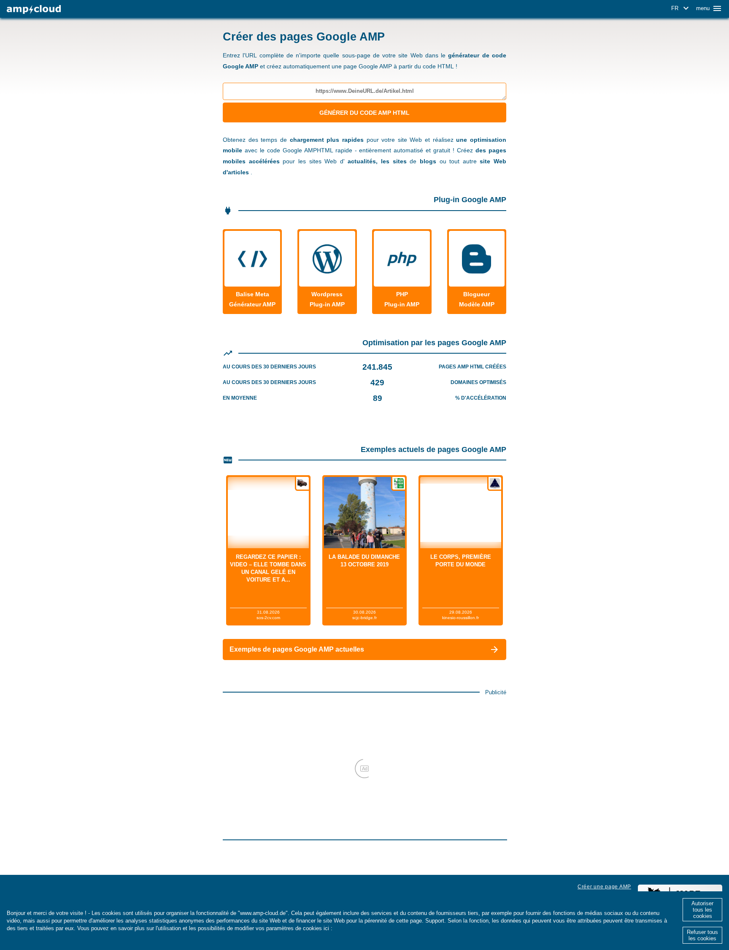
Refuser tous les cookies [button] (702, 935)
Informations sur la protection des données (390, 928)
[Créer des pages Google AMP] (34, 9)
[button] (681, 8)
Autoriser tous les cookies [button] (702, 909)
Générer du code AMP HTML (364, 112)
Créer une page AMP (604, 887)
